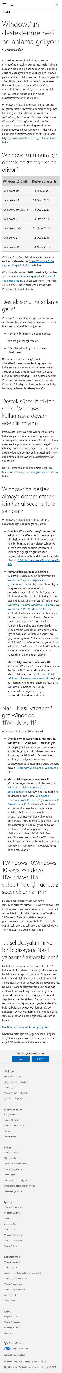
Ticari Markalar (10, 1367)
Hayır (40, 1058)
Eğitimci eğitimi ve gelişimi (15, 1180)
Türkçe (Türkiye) (15, 1343)
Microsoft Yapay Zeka (13, 1207)
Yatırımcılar (9, 1333)
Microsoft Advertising (13, 1235)
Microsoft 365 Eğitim (13, 1169)
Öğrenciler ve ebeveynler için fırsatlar (19, 1185)
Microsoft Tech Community (15, 1278)
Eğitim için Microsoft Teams (15, 1163)
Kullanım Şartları (39, 1361)
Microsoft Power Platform (14, 1289)
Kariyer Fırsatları (11, 1316)
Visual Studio (9, 1300)
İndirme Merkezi (11, 1120)
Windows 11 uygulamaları (15, 1098)
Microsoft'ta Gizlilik (12, 1327)
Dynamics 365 (10, 1224)
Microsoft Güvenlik (12, 1212)
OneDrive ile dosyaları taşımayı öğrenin (25, 1027)
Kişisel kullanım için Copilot (15, 1082)
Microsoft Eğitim (11, 1152)
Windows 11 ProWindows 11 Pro (27, 609)
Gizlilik (27, 1361)
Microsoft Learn (10, 1267)
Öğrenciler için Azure (13, 1191)
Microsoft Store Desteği (14, 1125)
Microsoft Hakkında (12, 1322)
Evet (20, 1058)
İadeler (7, 1131)
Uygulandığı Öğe (13, 49)
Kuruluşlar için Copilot (13, 1076)
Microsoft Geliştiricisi (13, 1262)
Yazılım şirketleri (11, 1295)
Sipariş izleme (10, 1136)
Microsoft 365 (10, 1087)
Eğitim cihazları (10, 1158)
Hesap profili (9, 1114)
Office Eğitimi (9, 1174)
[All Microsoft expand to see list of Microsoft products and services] (4, 5)
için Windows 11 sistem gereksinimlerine (32, 138)
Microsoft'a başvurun (13, 1361)
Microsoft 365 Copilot (13, 1240)
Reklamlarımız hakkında (29, 1367)
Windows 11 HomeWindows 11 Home (30, 604)
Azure (6, 1218)
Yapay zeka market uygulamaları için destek (22, 1273)
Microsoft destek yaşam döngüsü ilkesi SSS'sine (30, 472)
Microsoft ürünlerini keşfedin (16, 1093)
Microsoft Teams (11, 1246)
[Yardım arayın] (12, 4)
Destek (7, 12)
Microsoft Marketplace (13, 1284)
